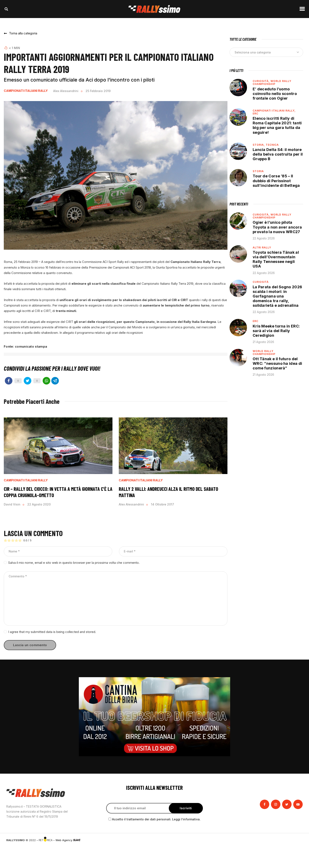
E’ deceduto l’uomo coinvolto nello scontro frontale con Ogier (275, 93)
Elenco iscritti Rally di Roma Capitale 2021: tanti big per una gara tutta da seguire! (277, 125)
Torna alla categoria (23, 33)
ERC (255, 113)
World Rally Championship (272, 82)
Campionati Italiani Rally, (274, 110)
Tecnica (272, 144)
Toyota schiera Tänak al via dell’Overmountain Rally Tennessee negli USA (276, 259)
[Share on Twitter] (27, 381)
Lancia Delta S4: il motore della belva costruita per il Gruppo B (278, 154)
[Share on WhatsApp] (46, 381)
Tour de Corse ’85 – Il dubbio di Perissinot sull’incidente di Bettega (276, 180)
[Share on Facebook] (8, 381)
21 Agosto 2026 (263, 342)
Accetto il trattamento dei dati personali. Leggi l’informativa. (156, 819)
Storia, (259, 144)
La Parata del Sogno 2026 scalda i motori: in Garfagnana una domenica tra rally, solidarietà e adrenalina (277, 296)
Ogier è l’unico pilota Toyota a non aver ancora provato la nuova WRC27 (277, 227)
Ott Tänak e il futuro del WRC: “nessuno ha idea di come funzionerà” (277, 363)
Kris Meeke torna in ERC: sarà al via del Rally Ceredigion (276, 331)
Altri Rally (262, 247)
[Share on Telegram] (55, 381)
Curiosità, (262, 81)
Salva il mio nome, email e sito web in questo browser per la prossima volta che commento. (74, 563)
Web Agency (64, 840)
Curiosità (261, 281)
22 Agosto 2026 (264, 238)
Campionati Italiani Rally (26, 90)
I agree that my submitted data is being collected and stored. (52, 632)
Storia (258, 171)
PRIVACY (297, 840)
